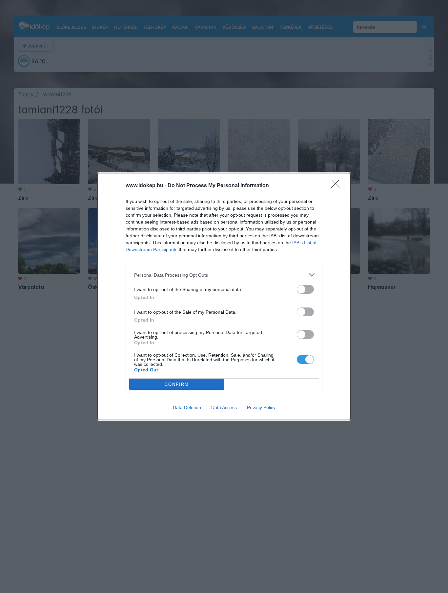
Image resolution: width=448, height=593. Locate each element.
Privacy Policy (261, 407)
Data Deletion (187, 407)
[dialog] (224, 296)
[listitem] (224, 274)
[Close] (337, 186)
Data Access (224, 407)
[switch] (305, 289)
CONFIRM (177, 384)
